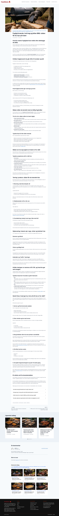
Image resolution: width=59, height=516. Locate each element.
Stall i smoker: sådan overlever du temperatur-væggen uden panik (18, 408)
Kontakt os (18, 508)
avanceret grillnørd (19, 370)
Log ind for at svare (45, 448)
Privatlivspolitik (50, 514)
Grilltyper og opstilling (28, 477)
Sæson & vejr (23, 31)
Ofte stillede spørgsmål (20, 506)
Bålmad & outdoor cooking (34, 506)
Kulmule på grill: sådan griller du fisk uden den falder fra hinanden (29, 431)
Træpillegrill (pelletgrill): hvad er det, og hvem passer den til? (29, 479)
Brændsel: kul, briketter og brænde (24, 30)
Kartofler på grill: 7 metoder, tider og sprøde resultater (12, 431)
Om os (18, 505)
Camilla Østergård (26, 434)
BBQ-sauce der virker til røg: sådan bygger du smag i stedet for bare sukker (39, 408)
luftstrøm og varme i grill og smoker (18, 215)
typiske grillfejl (40, 291)
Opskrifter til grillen (33, 504)
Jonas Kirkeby (15, 37)
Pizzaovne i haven (33, 508)
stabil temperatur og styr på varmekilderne (37, 84)
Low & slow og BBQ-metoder (41, 477)
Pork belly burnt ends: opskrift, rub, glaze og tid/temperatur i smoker (41, 492)
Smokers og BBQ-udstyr (29, 31)
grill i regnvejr (21, 402)
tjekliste (28, 402)
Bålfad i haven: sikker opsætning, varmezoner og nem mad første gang (16, 479)
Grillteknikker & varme (38, 30)
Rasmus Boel (42, 435)
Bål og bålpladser (15, 30)
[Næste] (52, 428)
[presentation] (12, 423)
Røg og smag (19, 31)
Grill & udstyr (32, 30)
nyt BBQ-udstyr (23, 146)
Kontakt (54, 514)
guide (25, 402)
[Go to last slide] (6, 428)
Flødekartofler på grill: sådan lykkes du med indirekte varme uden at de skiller (29, 492)
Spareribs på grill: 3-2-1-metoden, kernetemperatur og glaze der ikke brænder (41, 479)
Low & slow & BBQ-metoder (34, 509)
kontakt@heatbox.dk (46, 507)
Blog (18, 504)
